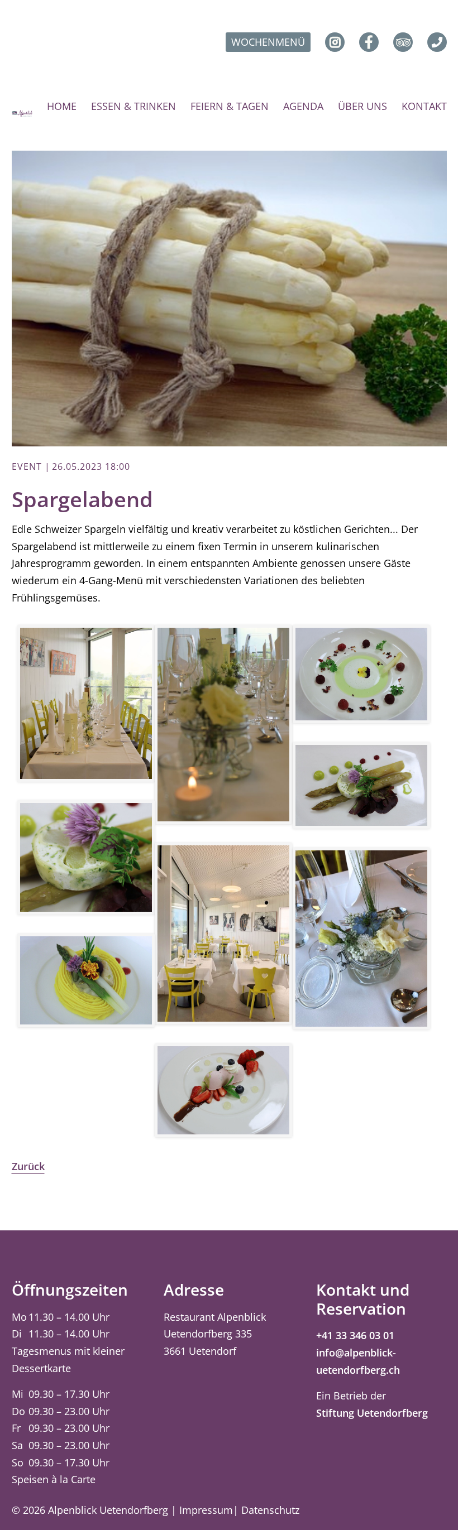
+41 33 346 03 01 (355, 1335)
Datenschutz (270, 1510)
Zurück (28, 1166)
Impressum (206, 1510)
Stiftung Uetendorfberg (372, 1413)
